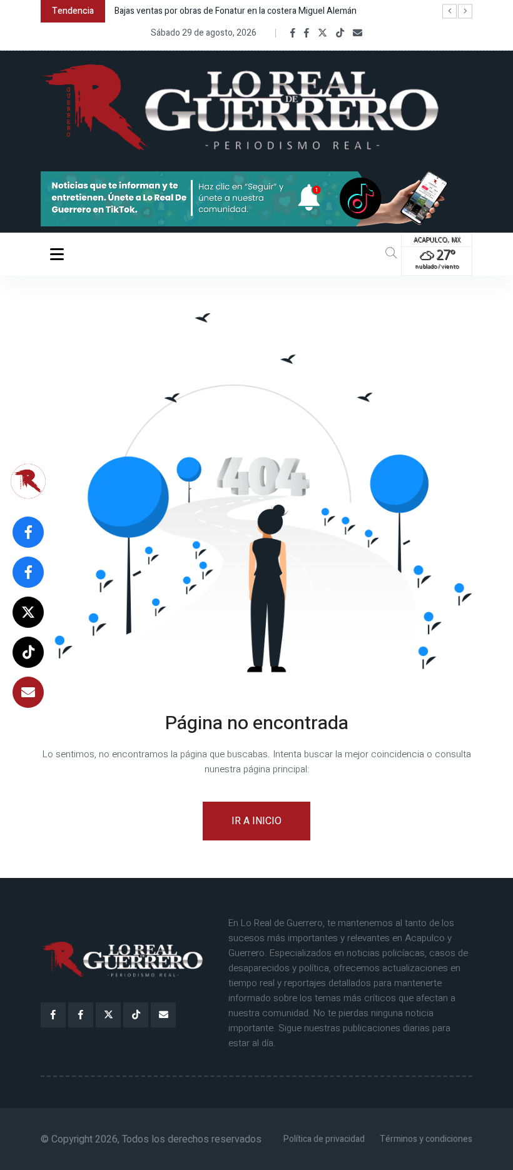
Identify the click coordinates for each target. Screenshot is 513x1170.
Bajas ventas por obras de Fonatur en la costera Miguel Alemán (235, 11)
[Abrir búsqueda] (391, 253)
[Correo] (357, 33)
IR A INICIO (256, 821)
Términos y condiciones (426, 1139)
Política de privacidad (324, 1139)
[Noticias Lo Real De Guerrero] (306, 33)
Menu (59, 254)
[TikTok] (340, 33)
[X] (322, 33)
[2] (256, 198)
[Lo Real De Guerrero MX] (292, 33)
